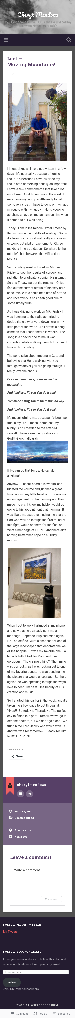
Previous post (23, 830)
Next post (21, 836)
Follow (11, 982)
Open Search (68, 40)
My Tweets (10, 932)
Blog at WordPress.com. (37, 1005)
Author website (29, 793)
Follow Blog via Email (22, 951)
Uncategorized (24, 817)
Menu (6, 40)
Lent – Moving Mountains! (31, 61)
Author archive (20, 793)
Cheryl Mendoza (37, 14)
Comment (51, 899)
